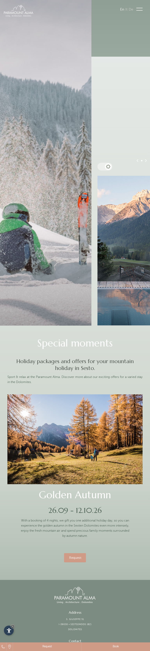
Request (47, 646)
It (126, 9)
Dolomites (75, 629)
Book (116, 646)
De (131, 9)
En (122, 9)
